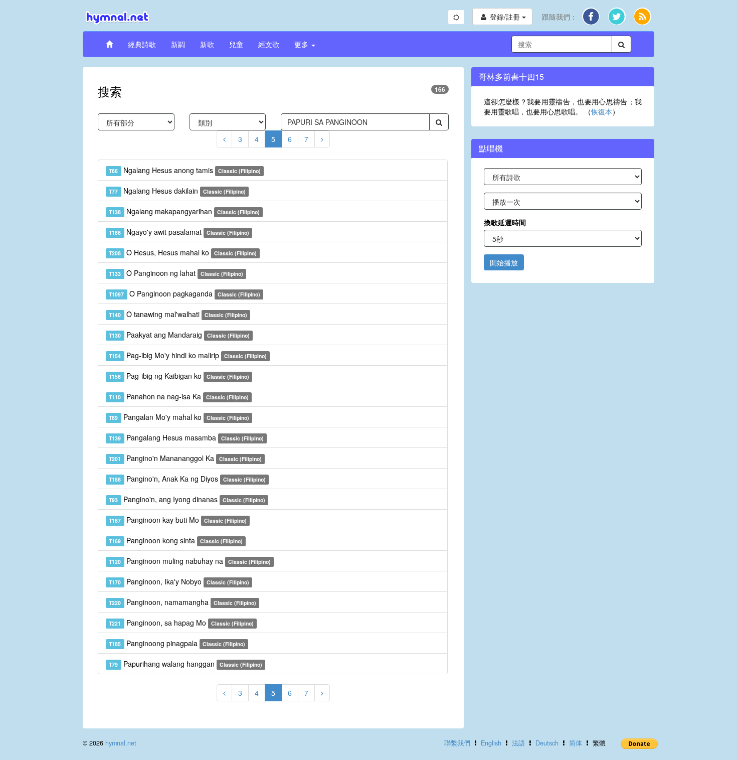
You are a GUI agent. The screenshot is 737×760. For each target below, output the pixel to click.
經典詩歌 (142, 44)
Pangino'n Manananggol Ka (185, 458)
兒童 (236, 44)
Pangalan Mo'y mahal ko (179, 417)
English (491, 742)
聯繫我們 (457, 742)
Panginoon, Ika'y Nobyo (179, 581)
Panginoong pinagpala (177, 643)
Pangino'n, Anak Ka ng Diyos (187, 479)
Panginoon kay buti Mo (178, 520)
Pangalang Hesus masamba (186, 437)
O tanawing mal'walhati (178, 314)
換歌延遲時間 (505, 222)
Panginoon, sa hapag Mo (181, 623)
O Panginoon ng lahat (176, 273)
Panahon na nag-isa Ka (179, 396)
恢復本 (601, 111)
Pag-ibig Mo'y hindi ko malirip (188, 355)
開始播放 (504, 262)
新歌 (207, 44)
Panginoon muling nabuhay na (190, 561)
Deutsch (547, 742)
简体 (575, 742)
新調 (178, 44)
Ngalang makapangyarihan (184, 211)
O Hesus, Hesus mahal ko (183, 252)
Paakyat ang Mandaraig (179, 335)
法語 (518, 742)
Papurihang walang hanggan (185, 664)
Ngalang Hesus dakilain (177, 191)
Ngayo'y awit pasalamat (179, 232)
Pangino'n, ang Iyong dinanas (187, 499)
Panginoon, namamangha (182, 602)
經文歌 (268, 44)
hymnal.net (120, 742)
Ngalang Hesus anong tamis (185, 170)
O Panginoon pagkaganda (184, 293)
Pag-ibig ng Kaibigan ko (179, 376)
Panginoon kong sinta (176, 540)
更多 (302, 44)
